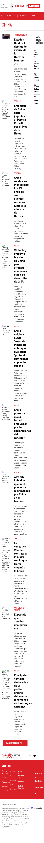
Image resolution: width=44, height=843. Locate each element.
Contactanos (39, 787)
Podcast (21, 782)
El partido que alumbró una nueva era (20, 621)
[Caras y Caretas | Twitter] (34, 755)
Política (17, 173)
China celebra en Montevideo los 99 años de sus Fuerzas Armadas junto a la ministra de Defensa (21, 197)
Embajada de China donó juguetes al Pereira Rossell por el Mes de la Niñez (20, 119)
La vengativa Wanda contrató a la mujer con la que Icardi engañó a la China (20, 557)
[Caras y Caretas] (11, 757)
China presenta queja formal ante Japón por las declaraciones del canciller (22, 424)
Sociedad (17, 101)
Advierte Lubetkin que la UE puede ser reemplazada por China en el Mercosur (22, 489)
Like (15, 538)
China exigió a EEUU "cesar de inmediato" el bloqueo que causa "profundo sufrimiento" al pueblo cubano (21, 348)
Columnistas (6, 782)
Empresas (13, 789)
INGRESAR (19, 6)
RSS (36, 793)
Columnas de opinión (19, 609)
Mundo (22, 16)
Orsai (32, 16)
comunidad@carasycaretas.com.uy (13, 817)
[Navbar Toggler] (7, 6)
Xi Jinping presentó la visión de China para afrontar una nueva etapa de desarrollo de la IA (20, 265)
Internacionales (20, 35)
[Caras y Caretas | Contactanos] (39, 755)
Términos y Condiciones (9, 804)
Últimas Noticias (5, 772)
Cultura (13, 780)
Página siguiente (14, 743)
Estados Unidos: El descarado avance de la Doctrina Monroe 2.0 (20, 52)
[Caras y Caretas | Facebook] (29, 755)
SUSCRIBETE (34, 6)
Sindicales (10, 16)
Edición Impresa (21, 787)
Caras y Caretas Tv (21, 774)
